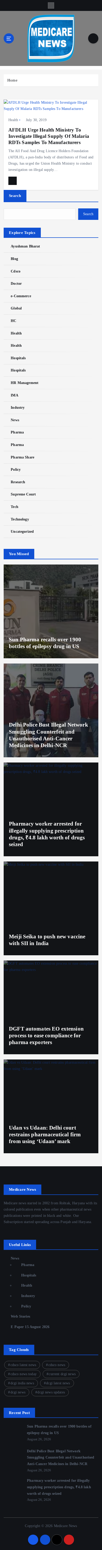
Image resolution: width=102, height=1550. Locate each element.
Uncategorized (22, 531)
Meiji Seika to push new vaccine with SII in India (47, 939)
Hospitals (18, 358)
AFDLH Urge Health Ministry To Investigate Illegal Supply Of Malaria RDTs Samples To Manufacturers (48, 136)
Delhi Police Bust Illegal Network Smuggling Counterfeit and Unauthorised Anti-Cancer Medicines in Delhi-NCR (60, 1457)
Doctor (16, 283)
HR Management (24, 383)
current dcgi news (62, 1374)
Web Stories (20, 1316)
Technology (20, 519)
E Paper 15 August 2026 (30, 1327)
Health (13, 120)
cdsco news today (23, 1374)
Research (18, 482)
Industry (18, 407)
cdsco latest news (23, 1365)
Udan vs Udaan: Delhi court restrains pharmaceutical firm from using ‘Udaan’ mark (45, 1135)
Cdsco (15, 271)
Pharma (17, 432)
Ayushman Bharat (25, 246)
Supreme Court (23, 494)
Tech (14, 507)
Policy (16, 469)
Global (16, 308)
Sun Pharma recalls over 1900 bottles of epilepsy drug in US (45, 642)
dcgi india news (22, 1383)
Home (12, 80)
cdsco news (56, 1365)
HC (13, 321)
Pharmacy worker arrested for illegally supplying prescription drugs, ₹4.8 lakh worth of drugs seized (59, 1486)
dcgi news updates (51, 1392)
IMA (14, 395)
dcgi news (17, 1392)
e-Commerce (21, 296)
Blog (14, 259)
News (15, 420)
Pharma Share (22, 457)
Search (15, 196)
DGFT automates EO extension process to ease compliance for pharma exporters (46, 1036)
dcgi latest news (58, 1383)
